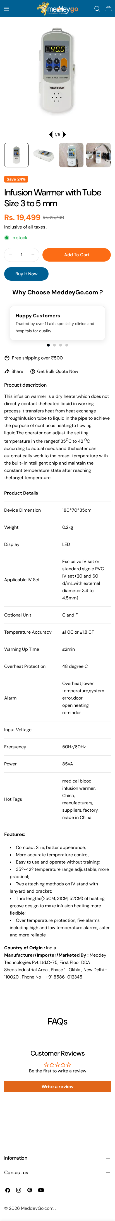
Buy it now (26, 274)
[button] (48, 345)
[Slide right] (63, 134)
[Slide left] (51, 134)
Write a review (57, 1087)
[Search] (97, 8)
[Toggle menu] (6, 8)
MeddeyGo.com (37, 1208)
